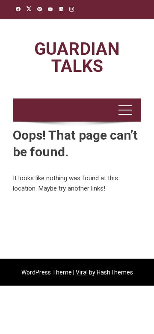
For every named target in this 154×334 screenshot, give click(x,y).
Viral (82, 272)
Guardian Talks (77, 57)
